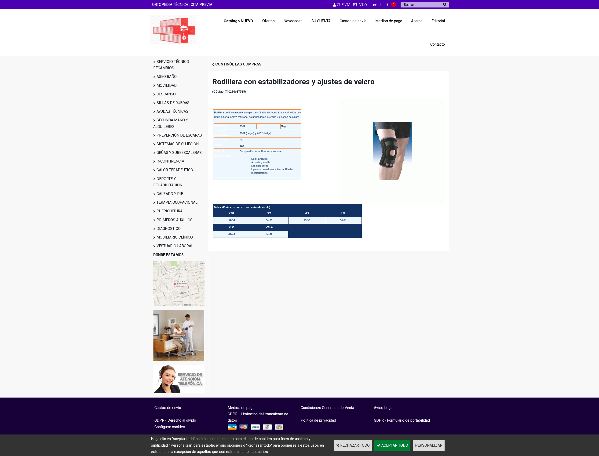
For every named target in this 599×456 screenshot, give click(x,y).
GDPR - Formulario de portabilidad (402, 420)
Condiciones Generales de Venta (327, 407)
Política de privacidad (318, 420)
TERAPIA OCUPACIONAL (177, 202)
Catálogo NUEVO (238, 21)
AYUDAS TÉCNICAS (172, 111)
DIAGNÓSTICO (169, 228)
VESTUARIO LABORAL (175, 246)
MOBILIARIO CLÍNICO (175, 237)
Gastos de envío (353, 21)
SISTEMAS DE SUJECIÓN (178, 144)
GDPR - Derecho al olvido (175, 420)
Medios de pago (388, 21)
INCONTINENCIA (170, 161)
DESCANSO (166, 94)
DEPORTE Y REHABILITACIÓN (167, 182)
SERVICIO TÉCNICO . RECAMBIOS (172, 64)
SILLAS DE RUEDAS (173, 103)
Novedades (293, 21)
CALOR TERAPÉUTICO (175, 170)
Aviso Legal (383, 407)
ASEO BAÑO (167, 76)
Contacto (437, 44)
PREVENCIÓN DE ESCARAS (179, 135)
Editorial (438, 21)
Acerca (416, 21)
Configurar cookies (169, 427)
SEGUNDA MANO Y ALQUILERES (170, 123)
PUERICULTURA (170, 211)
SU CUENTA (321, 21)
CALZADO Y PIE (170, 194)
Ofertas (268, 21)
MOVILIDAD (167, 85)
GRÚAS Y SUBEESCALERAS (179, 152)
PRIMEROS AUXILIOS (175, 220)
